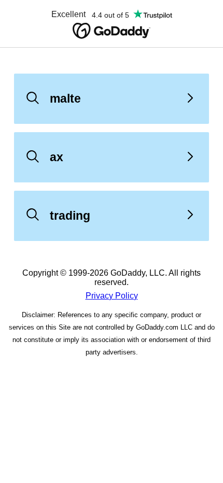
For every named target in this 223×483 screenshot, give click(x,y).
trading (70, 215)
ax (56, 157)
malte (65, 98)
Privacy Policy (112, 295)
